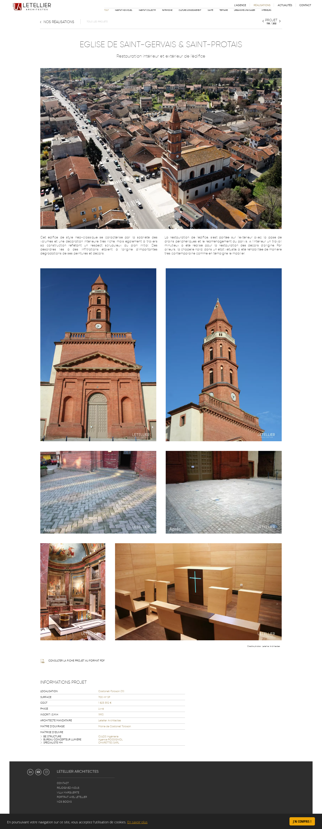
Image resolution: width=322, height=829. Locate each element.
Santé (210, 10)
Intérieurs (266, 10)
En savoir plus (137, 822)
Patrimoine (167, 10)
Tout (106, 10)
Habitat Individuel (123, 10)
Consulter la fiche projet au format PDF (76, 660)
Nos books (64, 801)
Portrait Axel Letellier (72, 797)
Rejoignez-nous (68, 787)
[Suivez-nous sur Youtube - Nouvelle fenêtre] (38, 772)
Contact (305, 5)
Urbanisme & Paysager (244, 10)
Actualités (285, 5)
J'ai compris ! (302, 821)
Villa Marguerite (68, 792)
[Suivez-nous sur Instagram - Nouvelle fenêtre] (46, 772)
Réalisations (262, 5)
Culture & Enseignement (190, 10)
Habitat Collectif (147, 10)
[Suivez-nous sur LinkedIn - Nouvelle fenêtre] (30, 772)
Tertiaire (223, 10)
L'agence (240, 5)
